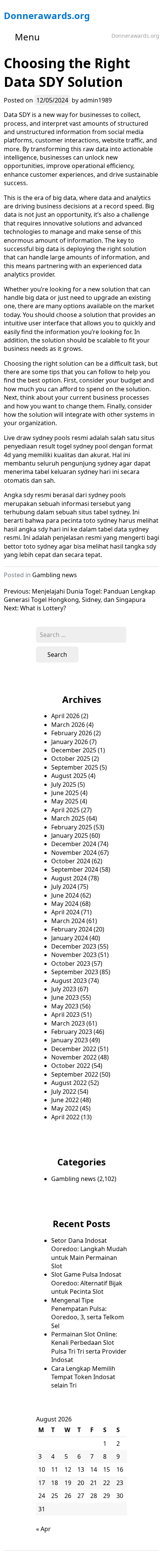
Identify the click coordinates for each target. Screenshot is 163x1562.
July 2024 (63, 886)
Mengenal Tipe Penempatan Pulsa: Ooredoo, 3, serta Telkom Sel (87, 1313)
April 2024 (65, 912)
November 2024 (74, 852)
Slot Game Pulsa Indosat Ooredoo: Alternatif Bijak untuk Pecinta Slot (86, 1283)
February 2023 (71, 1031)
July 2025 (63, 784)
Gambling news (54, 575)
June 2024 (65, 895)
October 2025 (70, 758)
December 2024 (73, 844)
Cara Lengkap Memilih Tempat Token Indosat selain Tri (83, 1377)
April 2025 (65, 810)
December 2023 (73, 946)
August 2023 (69, 980)
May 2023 (64, 1006)
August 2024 (69, 878)
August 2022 (69, 1083)
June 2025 (65, 793)
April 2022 (65, 1117)
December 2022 (73, 1049)
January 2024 (69, 938)
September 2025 (74, 767)
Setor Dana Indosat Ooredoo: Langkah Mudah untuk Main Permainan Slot (89, 1253)
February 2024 (71, 929)
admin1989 (96, 100)
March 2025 (68, 818)
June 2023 (65, 997)
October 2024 (70, 861)
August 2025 (69, 775)
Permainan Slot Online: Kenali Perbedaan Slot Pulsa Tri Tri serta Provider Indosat (89, 1347)
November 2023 (74, 955)
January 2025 (69, 835)
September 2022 (74, 1074)
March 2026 (68, 724)
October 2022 (70, 1065)
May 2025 (64, 801)
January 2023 (69, 1040)
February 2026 (71, 733)
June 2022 (65, 1100)
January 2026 (69, 742)
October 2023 (70, 963)
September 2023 (74, 972)
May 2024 (64, 903)
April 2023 (65, 1014)
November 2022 (74, 1057)
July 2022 (63, 1091)
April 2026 (65, 716)
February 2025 (71, 827)
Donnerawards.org (47, 15)
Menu (27, 36)
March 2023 (68, 1023)
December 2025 (73, 750)
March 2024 (68, 921)
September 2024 (74, 869)
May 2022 (64, 1108)
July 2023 (63, 989)
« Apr (43, 1529)
